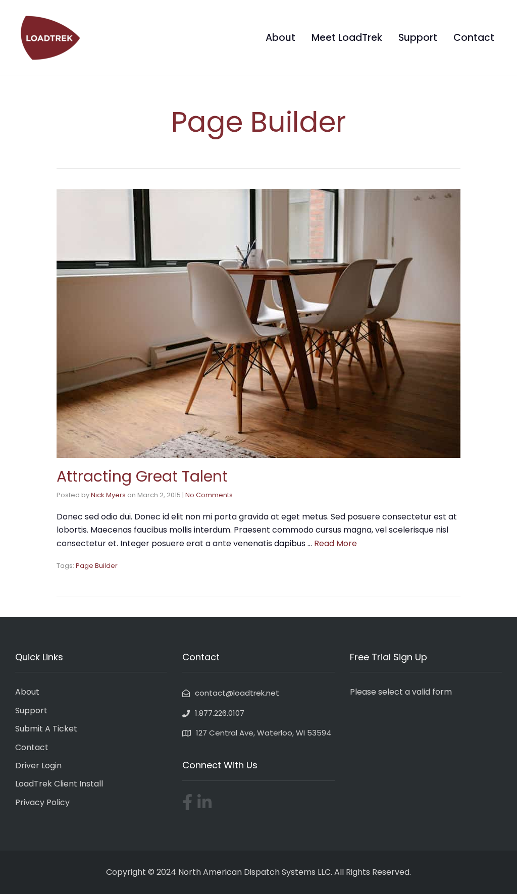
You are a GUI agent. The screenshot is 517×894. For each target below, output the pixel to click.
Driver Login (38, 765)
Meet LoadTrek (347, 37)
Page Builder (97, 565)
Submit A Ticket (46, 728)
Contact (473, 37)
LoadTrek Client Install (59, 784)
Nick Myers (108, 495)
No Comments (209, 495)
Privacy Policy (42, 802)
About (280, 37)
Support (417, 37)
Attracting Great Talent (142, 476)
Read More (335, 543)
